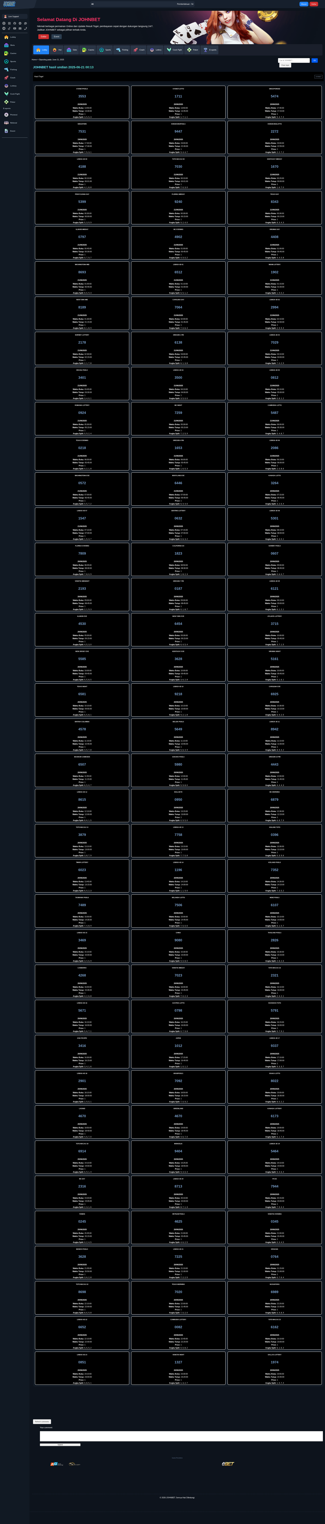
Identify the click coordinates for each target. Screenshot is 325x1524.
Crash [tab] (141, 50)
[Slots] (71, 52)
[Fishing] (122, 52)
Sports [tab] (108, 50)
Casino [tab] (91, 50)
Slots (12, 45)
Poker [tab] (195, 50)
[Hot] (57, 52)
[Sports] (104, 52)
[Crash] (139, 52)
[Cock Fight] (174, 52)
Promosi (13, 115)
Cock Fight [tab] (177, 50)
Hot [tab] (60, 50)
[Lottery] (155, 52)
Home (34, 59)
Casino (13, 53)
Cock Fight (15, 94)
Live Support (13, 16)
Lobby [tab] (44, 50)
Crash (12, 78)
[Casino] (87, 52)
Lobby (13, 37)
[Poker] (192, 52)
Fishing (13, 70)
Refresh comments (42, 1422)
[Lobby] (41, 52)
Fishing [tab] (125, 50)
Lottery (13, 86)
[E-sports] (209, 52)
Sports (13, 61)
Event (12, 131)
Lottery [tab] (158, 50)
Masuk (304, 4)
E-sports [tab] (212, 50)
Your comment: (46, 1427)
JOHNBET (318, 76)
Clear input (285, 65)
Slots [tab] (75, 50)
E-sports (7, 108)
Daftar (313, 4)
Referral (13, 123)
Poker (12, 102)
